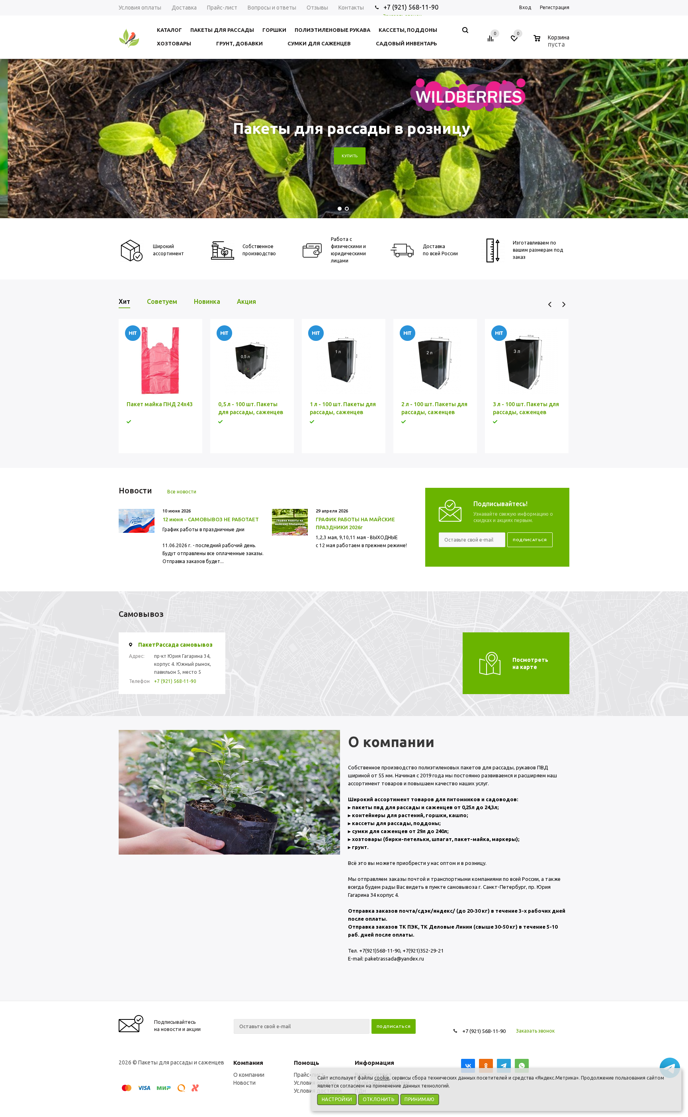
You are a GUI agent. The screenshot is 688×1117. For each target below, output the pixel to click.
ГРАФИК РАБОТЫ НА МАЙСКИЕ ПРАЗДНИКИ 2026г (355, 523)
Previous (550, 304)
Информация (374, 1062)
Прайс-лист (309, 1075)
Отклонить (379, 1099)
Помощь (306, 1062)
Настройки (337, 1099)
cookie (381, 1077)
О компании (248, 1075)
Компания (248, 1062)
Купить (342, 156)
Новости (244, 1083)
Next (563, 304)
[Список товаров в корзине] (552, 43)
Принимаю (419, 1099)
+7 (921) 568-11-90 (175, 681)
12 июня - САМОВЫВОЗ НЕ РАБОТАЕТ (210, 519)
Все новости (181, 491)
